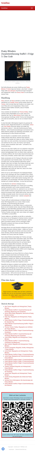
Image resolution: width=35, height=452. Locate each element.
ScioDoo (4, 8)
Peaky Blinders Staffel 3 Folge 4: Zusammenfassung (19, 361)
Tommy (3, 104)
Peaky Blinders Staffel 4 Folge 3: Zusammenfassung (19, 354)
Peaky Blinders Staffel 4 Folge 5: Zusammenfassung (19, 359)
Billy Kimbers (17, 115)
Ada (13, 100)
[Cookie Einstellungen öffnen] (3, 450)
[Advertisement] (17, 28)
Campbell (26, 195)
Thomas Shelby (24, 112)
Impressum (11, 449)
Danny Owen (20, 92)
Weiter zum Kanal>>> (17, 296)
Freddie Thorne (14, 102)
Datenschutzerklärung (20, 449)
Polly (2, 100)
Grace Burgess (12, 90)
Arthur (31, 124)
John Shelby (7, 126)
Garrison (14, 184)
